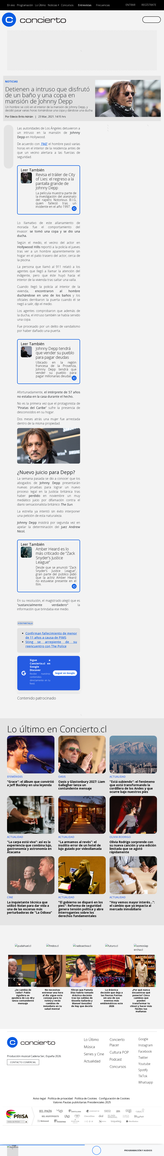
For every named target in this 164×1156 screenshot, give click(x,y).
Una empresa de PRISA (17, 1114)
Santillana (76, 1111)
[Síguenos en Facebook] (114, 19)
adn (128, 1111)
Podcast (116, 1059)
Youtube (144, 1064)
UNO (67, 1116)
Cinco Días (89, 1116)
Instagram (145, 1045)
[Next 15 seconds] (105, 1150)
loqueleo (115, 1125)
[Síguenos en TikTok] (134, 19)
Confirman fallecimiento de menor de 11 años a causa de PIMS (51, 635)
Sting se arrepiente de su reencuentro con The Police (51, 644)
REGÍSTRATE (148, 5)
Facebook (145, 1051)
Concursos (67, 5)
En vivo (11, 5)
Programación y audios (138, 1150)
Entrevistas (84, 5)
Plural (74, 1125)
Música (89, 1046)
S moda (101, 1125)
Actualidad (92, 1061)
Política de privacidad (60, 1098)
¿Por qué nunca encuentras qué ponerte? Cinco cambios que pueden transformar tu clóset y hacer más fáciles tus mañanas (141, 1000)
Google (143, 1039)
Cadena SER (107, 1111)
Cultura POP (119, 1052)
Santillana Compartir (93, 1111)
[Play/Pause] (96, 1150)
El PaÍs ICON (88, 1125)
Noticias (52, 5)
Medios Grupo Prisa (16, 1122)
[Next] (114, 1150)
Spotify (143, 1070)
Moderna (59, 1125)
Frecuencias (103, 5)
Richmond (43, 1125)
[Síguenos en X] (119, 19)
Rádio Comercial (144, 1125)
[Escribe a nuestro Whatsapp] (139, 19)
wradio (77, 1116)
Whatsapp (145, 1082)
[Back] (78, 1150)
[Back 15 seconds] (87, 1150)
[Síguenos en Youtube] (124, 19)
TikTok (142, 1076)
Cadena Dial (129, 1116)
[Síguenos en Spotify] (129, 19)
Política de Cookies (86, 1098)
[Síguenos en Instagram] (108, 19)
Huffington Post (49, 1116)
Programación (25, 5)
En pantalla (26, 623)
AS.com (117, 1111)
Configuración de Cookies (114, 1098)
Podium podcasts (43, 1120)
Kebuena (140, 1116)
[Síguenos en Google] (103, 19)
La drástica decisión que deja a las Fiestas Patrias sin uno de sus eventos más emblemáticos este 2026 (111, 998)
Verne (119, 1116)
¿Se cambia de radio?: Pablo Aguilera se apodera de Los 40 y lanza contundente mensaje (23, 996)
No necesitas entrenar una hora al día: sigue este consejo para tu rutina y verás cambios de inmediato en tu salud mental (52, 999)
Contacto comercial (23, 1062)
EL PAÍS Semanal (109, 1116)
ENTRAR (130, 5)
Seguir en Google (65, 673)
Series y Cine (94, 1053)
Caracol (140, 1111)
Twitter (143, 1057)
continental (101, 1116)
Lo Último (40, 5)
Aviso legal (39, 1098)
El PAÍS (45, 1111)
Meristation (130, 1125)
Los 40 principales (61, 1111)
